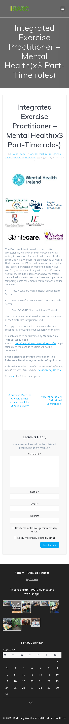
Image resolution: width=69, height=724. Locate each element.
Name (34, 491)
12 (23, 674)
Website (34, 515)
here (13, 376)
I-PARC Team (17, 154)
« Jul (31, 702)
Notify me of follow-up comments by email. (36, 529)
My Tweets (32, 579)
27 (31, 687)
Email (34, 503)
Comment (34, 454)
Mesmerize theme (56, 718)
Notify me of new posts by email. (36, 537)
